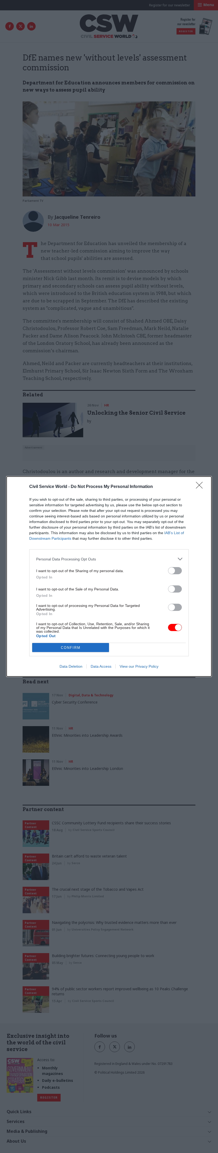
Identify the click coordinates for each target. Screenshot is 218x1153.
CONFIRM (71, 648)
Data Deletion (71, 666)
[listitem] (109, 559)
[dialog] (109, 576)
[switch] (175, 570)
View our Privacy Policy (139, 666)
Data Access (101, 666)
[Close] (201, 487)
